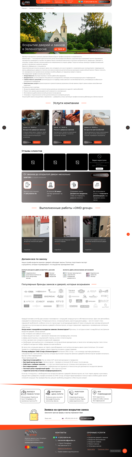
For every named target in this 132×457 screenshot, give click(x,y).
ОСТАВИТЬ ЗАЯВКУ (87, 418)
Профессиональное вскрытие (46, 5)
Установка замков (75, 5)
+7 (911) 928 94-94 (90, 2)
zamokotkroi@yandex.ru (66, 440)
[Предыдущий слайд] (4, 128)
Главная (24, 8)
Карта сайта (91, 449)
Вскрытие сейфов (94, 442)
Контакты (107, 5)
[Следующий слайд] (128, 128)
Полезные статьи (103, 449)
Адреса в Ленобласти (65, 448)
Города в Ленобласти (36, 8)
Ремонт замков (93, 444)
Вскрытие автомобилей (96, 439)
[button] (104, 1)
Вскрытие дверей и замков (98, 437)
